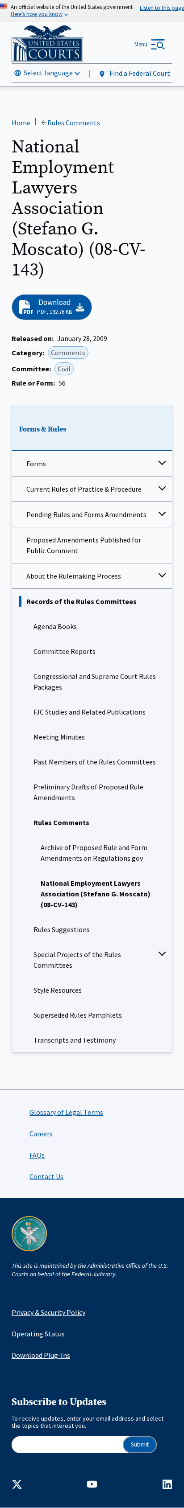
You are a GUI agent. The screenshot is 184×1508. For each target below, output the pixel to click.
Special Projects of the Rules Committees (77, 960)
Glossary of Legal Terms (66, 1112)
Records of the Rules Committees (81, 601)
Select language (48, 72)
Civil (64, 368)
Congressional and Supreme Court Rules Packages (94, 681)
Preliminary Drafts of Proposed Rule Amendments (88, 792)
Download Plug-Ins (41, 1355)
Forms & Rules (42, 429)
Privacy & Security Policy (48, 1312)
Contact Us (46, 1176)
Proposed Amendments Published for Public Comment (83, 545)
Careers (41, 1133)
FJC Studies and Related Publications (89, 711)
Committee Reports (64, 651)
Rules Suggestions (61, 929)
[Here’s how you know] (92, 11)
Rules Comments (61, 822)
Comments (68, 352)
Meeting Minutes (59, 736)
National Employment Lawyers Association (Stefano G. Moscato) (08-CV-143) (96, 894)
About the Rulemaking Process (73, 575)
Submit (140, 1444)
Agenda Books (55, 626)
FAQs (37, 1155)
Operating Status (38, 1333)
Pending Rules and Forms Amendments (86, 514)
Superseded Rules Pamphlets (77, 1015)
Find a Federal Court (139, 73)
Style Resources (57, 990)
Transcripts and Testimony (74, 1039)
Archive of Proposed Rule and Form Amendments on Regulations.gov (94, 853)
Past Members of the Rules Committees (94, 761)
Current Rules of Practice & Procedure (84, 489)
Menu (140, 44)
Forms (36, 463)
